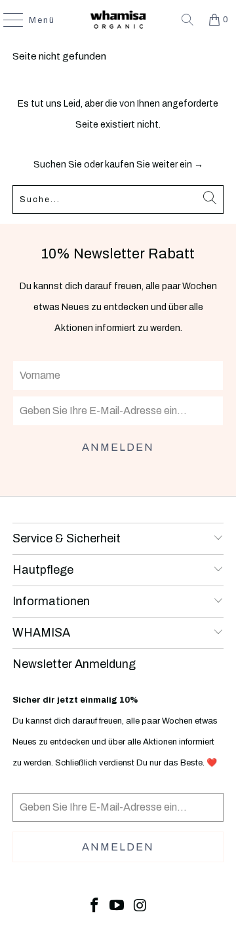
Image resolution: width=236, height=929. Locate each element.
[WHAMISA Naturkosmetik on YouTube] (117, 906)
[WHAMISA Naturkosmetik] (118, 19)
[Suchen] (187, 20)
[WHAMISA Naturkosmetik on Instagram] (140, 906)
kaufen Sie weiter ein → (154, 164)
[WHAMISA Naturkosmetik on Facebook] (94, 906)
